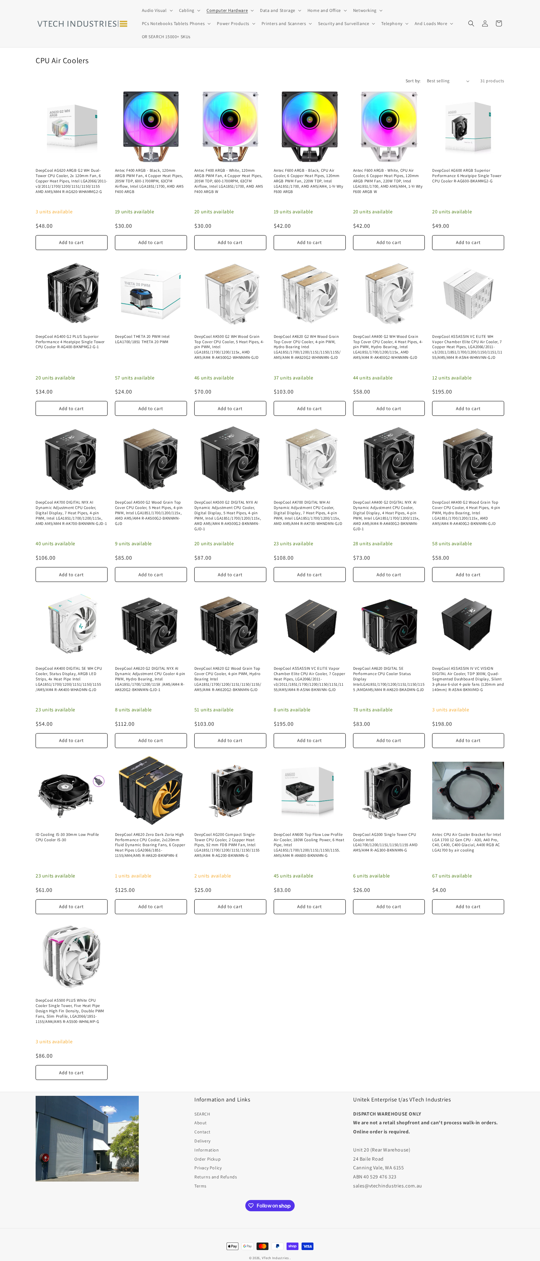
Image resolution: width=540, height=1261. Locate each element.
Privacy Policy (208, 1168)
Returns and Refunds (215, 1177)
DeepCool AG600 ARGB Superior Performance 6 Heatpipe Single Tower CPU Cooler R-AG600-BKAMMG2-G (466, 176)
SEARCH (202, 1114)
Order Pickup (207, 1159)
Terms (200, 1186)
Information (206, 1150)
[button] (156, 10)
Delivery (202, 1141)
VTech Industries (275, 1258)
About (200, 1123)
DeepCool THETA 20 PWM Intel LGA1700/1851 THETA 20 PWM (142, 339)
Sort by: (413, 81)
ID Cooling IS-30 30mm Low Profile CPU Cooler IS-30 (67, 837)
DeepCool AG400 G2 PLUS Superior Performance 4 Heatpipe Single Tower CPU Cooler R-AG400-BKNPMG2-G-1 (70, 342)
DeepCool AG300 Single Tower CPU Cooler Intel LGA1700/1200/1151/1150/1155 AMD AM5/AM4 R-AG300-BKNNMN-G (385, 842)
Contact (202, 1132)
